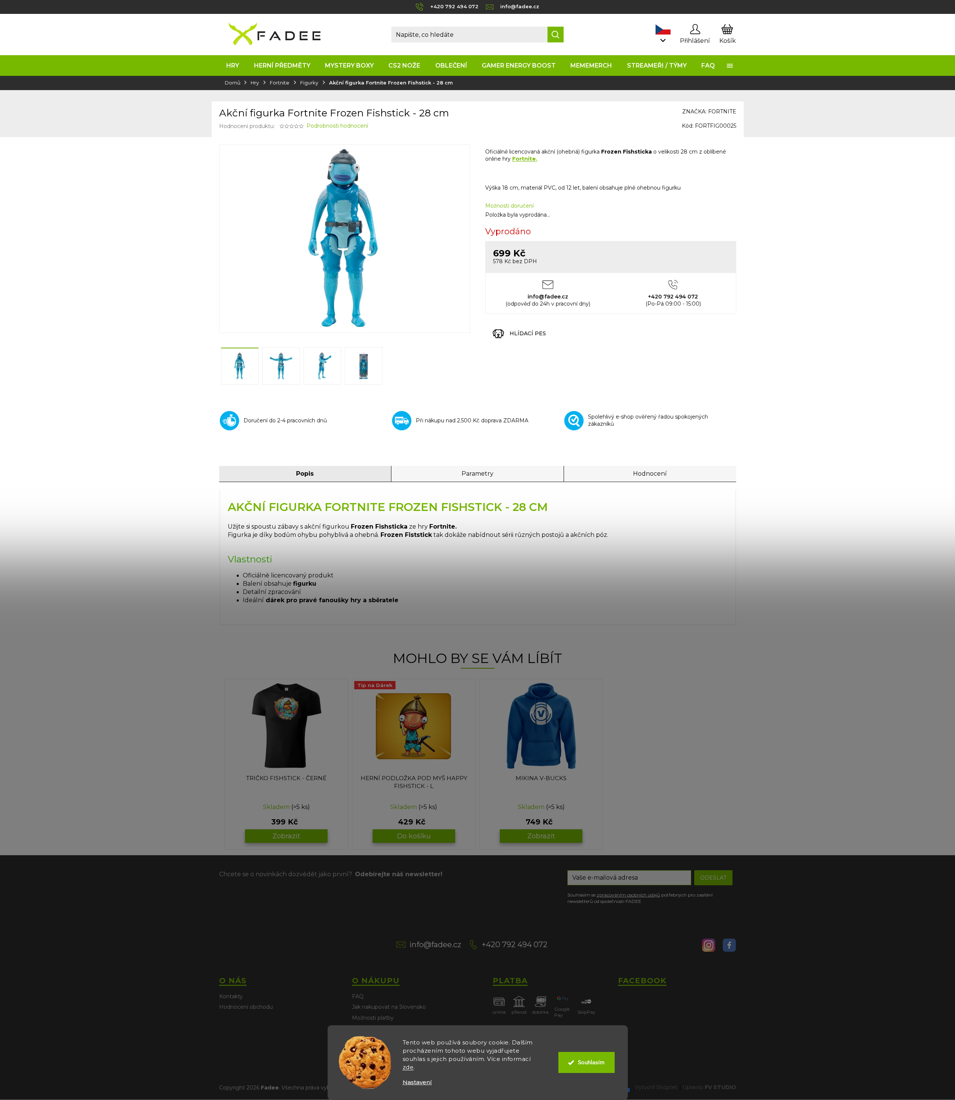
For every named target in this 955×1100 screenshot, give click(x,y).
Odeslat (713, 877)
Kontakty (231, 996)
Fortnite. (524, 158)
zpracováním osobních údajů (628, 895)
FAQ (358, 996)
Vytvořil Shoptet (656, 1087)
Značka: (709, 111)
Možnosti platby (373, 1017)
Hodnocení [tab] (650, 473)
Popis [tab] (305, 473)
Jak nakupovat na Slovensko (389, 1007)
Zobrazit (286, 836)
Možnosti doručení (509, 205)
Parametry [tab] (477, 473)
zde (408, 1067)
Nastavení (417, 1082)
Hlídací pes (528, 333)
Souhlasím (591, 1062)
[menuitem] (233, 65)
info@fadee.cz (435, 944)
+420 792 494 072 (514, 944)
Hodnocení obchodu (246, 1007)
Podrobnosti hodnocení (337, 125)
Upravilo (709, 1087)
